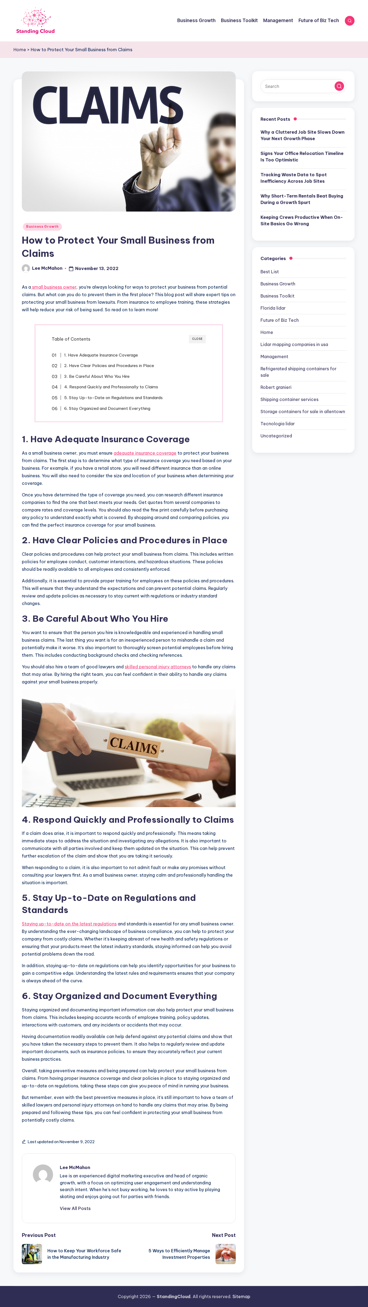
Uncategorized (276, 435)
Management (274, 356)
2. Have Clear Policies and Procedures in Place (109, 365)
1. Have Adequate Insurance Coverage (101, 355)
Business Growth (42, 226)
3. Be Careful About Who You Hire (97, 376)
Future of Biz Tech (280, 320)
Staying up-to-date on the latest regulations (69, 923)
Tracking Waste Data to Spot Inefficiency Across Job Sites (294, 178)
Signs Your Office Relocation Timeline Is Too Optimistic (302, 156)
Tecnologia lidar (278, 423)
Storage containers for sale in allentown (303, 411)
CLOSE (197, 339)
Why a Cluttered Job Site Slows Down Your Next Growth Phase (303, 135)
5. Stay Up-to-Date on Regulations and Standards (113, 397)
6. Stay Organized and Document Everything (107, 408)
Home (19, 49)
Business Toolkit (277, 296)
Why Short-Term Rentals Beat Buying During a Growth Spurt (302, 199)
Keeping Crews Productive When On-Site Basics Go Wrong (302, 220)
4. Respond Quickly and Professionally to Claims (111, 386)
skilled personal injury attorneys (158, 666)
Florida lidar (273, 308)
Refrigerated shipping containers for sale (298, 372)
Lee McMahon (75, 1167)
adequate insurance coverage (145, 453)
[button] (75, 1208)
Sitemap (241, 1296)
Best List (270, 271)
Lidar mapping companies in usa (294, 344)
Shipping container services (289, 399)
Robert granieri (276, 387)
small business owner (54, 287)
